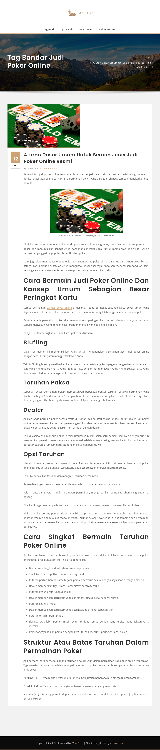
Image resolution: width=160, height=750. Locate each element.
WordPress (77, 743)
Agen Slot (51, 29)
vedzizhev (31, 168)
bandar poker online (59, 307)
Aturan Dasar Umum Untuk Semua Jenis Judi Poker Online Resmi (81, 158)
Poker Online (107, 29)
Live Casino (86, 29)
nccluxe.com (117, 743)
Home (149, 57)
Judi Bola (67, 29)
